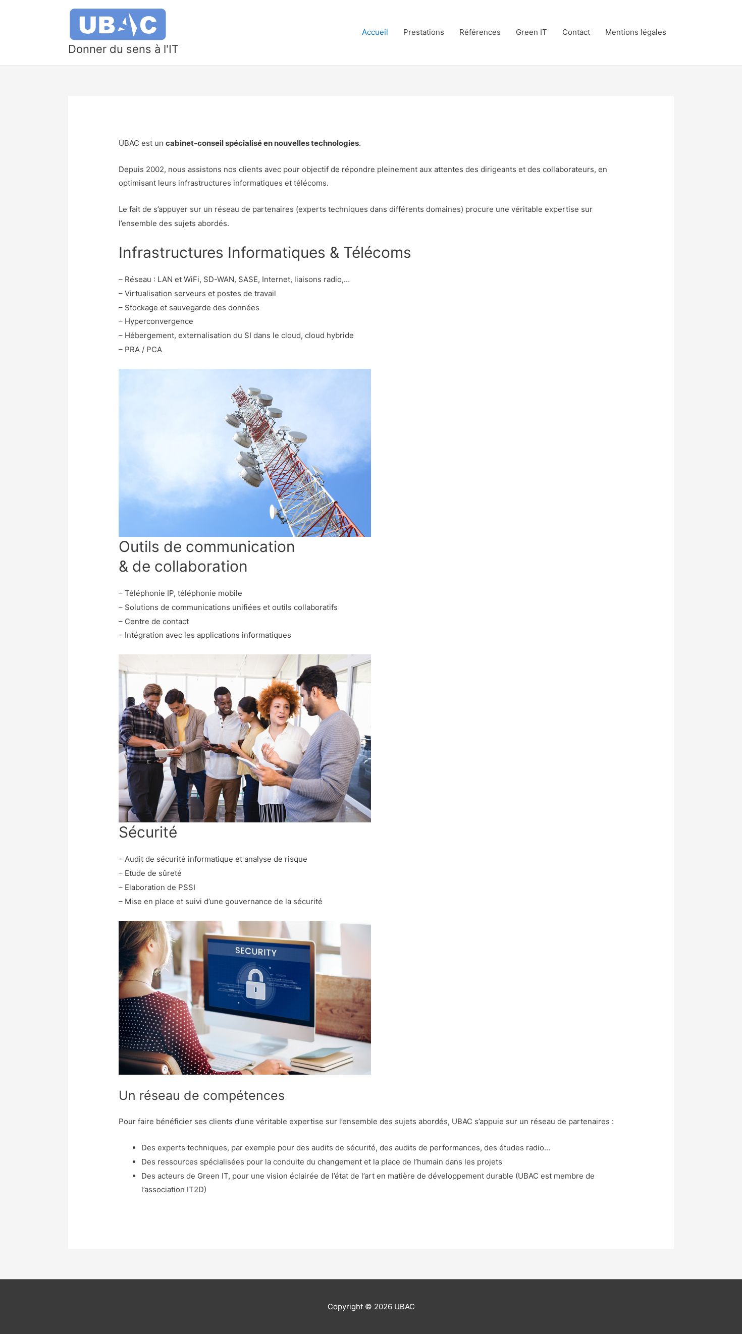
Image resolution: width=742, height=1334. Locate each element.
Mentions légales (635, 32)
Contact (576, 32)
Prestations (423, 32)
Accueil (375, 32)
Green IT (531, 32)
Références (480, 32)
